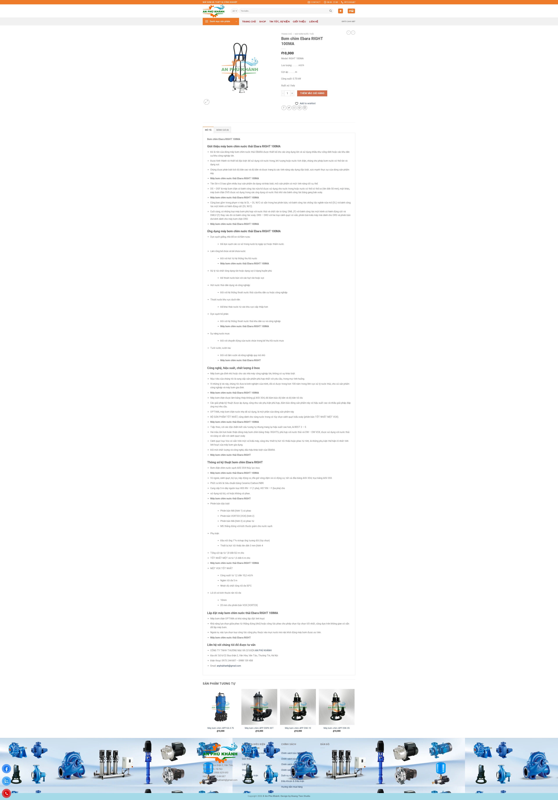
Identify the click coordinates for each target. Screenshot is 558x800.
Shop (262, 21)
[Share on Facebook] (283, 107)
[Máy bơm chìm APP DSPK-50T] (259, 707)
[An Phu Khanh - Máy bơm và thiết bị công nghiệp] (215, 10)
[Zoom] (206, 102)
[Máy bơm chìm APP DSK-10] (298, 707)
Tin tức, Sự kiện (279, 21)
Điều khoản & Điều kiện (253, 753)
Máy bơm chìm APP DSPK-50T (259, 728)
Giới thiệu (299, 21)
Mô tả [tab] (208, 130)
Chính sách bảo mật (291, 758)
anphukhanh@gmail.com (229, 665)
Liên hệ (313, 21)
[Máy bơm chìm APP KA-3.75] (221, 707)
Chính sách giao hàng (291, 770)
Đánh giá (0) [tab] (223, 130)
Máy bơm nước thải (304, 34)
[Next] (354, 713)
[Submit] (330, 11)
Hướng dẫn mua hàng (292, 786)
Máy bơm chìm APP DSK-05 (337, 728)
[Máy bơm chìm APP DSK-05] (337, 707)
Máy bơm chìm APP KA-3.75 (221, 728)
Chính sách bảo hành (291, 753)
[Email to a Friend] (294, 107)
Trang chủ (249, 21)
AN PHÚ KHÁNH (263, 650)
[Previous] (203, 713)
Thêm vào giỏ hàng (312, 93)
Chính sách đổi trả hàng (293, 764)
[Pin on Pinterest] (299, 107)
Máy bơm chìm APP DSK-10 (298, 728)
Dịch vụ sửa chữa (290, 775)
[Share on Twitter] (289, 107)
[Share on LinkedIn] (304, 107)
